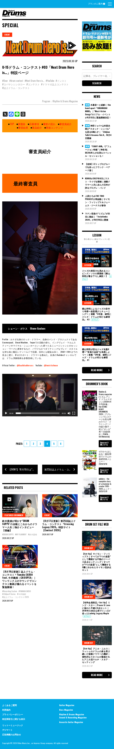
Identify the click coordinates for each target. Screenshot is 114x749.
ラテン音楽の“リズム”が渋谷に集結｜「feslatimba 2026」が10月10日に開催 (97, 216)
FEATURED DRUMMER (13, 515)
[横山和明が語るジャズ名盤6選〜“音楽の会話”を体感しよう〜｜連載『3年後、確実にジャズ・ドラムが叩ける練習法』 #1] (97, 336)
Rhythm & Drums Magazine (71, 714)
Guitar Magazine (66, 705)
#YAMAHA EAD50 (25, 591)
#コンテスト (33, 84)
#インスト (61, 80)
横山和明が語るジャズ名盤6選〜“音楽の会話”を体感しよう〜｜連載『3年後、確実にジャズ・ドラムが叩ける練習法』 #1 (96, 354)
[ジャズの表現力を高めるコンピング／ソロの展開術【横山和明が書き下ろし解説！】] (97, 257)
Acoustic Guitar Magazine (71, 722)
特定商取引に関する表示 (13, 718)
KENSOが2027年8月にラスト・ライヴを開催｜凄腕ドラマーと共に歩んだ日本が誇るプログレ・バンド (97, 183)
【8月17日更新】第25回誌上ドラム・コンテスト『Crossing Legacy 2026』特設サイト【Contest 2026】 (59, 525)
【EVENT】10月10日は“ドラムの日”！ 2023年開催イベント (23, 469)
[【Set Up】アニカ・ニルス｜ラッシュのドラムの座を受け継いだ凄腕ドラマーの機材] (97, 635)
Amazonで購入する (104, 443)
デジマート (7, 729)
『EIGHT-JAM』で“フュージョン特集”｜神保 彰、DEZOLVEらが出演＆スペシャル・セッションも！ (98, 151)
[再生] (6, 413)
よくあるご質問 (9, 705)
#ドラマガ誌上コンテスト (55, 84)
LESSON (87, 265)
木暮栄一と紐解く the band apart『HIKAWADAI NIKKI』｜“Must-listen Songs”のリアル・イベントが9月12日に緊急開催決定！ (98, 111)
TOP (12, 124)
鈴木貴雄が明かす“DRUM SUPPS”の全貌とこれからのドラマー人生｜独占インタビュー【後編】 (19, 525)
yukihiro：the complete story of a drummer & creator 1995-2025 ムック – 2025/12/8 (105, 485)
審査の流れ (49, 124)
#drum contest (16, 80)
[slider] (37, 413)
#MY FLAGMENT (21, 534)
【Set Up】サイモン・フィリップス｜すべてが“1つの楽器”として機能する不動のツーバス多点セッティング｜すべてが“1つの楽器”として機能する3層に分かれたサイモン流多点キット (96, 561)
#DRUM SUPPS (8, 534)
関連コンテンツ (54, 127)
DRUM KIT (88, 548)
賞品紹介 (37, 127)
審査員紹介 (65, 124)
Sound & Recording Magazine (73, 717)
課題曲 (21, 124)
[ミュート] (69, 413)
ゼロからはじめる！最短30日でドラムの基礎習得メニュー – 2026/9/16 (105, 457)
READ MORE (97, 370)
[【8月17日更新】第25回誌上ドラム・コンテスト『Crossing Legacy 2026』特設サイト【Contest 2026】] (60, 505)
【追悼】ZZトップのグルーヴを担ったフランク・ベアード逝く (97, 167)
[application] (40, 395)
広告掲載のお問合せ (11, 734)
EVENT (7, 34)
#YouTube (50, 80)
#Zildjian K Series (9, 593)
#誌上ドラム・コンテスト (16, 88)
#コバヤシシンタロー (13, 84)
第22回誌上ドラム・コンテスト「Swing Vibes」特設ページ (61, 469)
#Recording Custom (9, 591)
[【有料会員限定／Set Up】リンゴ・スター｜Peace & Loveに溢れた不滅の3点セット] (97, 589)
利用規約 (6, 709)
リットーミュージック (12, 725)
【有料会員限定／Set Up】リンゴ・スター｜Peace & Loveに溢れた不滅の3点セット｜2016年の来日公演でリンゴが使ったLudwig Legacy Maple (96, 608)
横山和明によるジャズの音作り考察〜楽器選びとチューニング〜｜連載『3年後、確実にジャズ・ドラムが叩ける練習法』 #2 (96, 314)
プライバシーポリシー (12, 714)
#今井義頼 (21, 593)
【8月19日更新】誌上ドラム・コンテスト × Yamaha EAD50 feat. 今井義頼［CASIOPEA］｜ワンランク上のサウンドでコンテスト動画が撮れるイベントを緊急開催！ (19, 579)
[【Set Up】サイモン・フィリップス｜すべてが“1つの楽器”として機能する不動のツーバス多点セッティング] (97, 540)
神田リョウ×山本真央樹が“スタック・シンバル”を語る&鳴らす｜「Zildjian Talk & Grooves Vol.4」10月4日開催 (98, 132)
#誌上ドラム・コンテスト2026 (15, 596)
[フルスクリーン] (73, 413)
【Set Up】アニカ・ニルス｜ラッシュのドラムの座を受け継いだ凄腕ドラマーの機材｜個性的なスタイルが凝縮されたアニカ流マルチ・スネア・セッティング (96, 655)
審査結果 (23, 127)
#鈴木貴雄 (32, 534)
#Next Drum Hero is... (34, 80)
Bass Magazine (66, 709)
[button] (40, 395)
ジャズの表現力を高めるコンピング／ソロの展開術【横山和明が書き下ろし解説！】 (96, 273)
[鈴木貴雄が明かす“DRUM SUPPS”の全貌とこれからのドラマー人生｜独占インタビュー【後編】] (20, 505)
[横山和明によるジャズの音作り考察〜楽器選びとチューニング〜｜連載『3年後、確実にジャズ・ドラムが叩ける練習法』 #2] (97, 295)
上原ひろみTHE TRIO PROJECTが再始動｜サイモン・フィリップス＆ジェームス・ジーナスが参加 (97, 200)
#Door (5, 80)
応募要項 (34, 124)
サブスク (95, 320)
